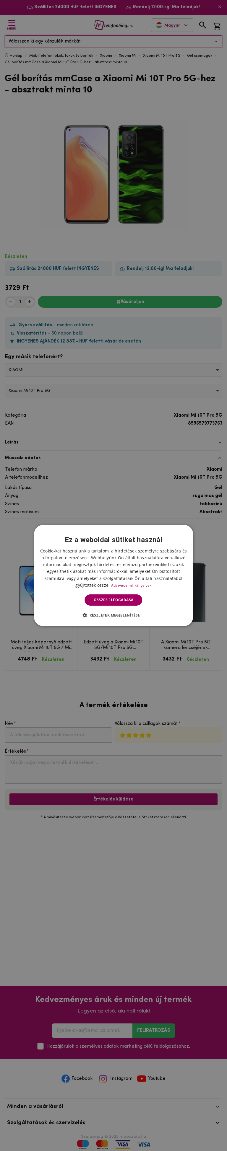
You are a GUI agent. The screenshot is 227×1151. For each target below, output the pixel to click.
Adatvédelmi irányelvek (131, 585)
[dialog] (113, 575)
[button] (113, 615)
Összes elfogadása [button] (114, 599)
